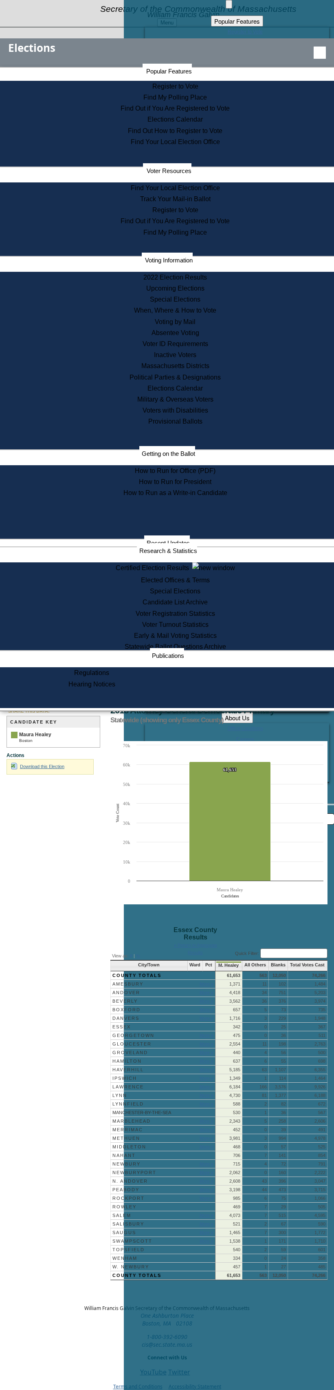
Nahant (124, 1155)
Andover (126, 992)
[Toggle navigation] (320, 53)
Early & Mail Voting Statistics (175, 635)
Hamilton (127, 1061)
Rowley (124, 1206)
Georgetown (133, 1035)
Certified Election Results (154, 567)
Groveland (130, 1052)
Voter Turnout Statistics (175, 624)
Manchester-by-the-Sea (141, 1112)
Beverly (125, 1001)
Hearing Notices (91, 684)
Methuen (126, 1138)
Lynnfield (128, 1103)
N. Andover (130, 1181)
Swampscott (132, 1241)
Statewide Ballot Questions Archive (175, 646)
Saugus (124, 1232)
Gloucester (132, 1043)
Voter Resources (169, 170)
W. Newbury (130, 1266)
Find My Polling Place (175, 97)
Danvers (125, 1018)
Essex (121, 1026)
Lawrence (128, 1086)
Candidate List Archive (175, 602)
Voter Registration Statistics (175, 613)
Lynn (119, 1095)
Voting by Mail (175, 321)
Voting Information (169, 260)
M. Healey (228, 965)
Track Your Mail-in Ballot (175, 198)
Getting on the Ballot (168, 453)
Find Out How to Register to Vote (175, 130)
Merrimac (127, 1129)
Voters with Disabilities (175, 410)
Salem (121, 1215)
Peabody (125, 1189)
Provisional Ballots (175, 421)
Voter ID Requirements (175, 343)
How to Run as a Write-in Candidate (175, 492)
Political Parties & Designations (175, 377)
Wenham (124, 1258)
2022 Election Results (175, 277)
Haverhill (128, 1069)
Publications (168, 655)
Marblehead (131, 1121)
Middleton (129, 1146)
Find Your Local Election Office (175, 141)
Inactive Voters (175, 354)
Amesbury (127, 983)
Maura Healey (35, 734)
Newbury (126, 1163)
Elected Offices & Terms (175, 580)
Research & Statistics (168, 550)
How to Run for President (175, 481)
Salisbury (128, 1223)
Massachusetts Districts (175, 365)
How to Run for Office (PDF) (175, 470)
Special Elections (175, 299)
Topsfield (128, 1249)
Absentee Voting (175, 332)
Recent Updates (168, 543)
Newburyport (134, 1172)
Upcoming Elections (175, 288)
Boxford (126, 1009)
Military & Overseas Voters (175, 399)
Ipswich (124, 1078)
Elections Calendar (175, 119)
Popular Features (169, 71)
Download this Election (42, 766)
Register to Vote (175, 86)
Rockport (128, 1198)
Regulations (91, 672)
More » (206, 983)
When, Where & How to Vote (175, 310)
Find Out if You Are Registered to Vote (175, 108)
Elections (31, 47)
